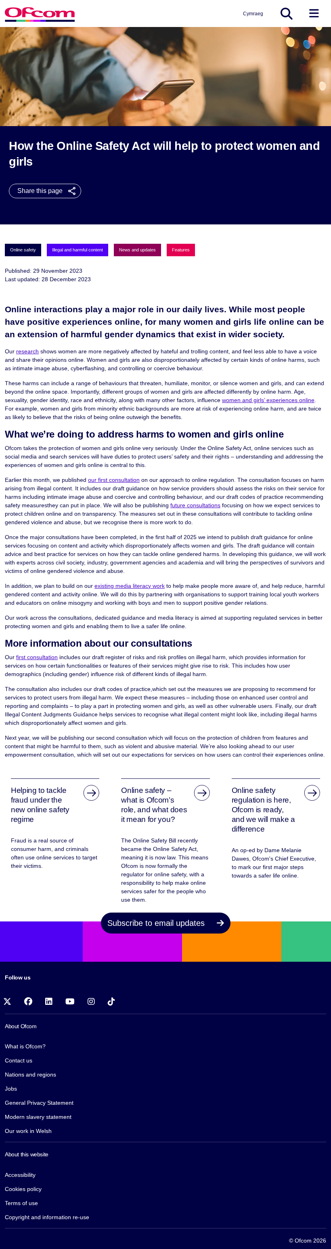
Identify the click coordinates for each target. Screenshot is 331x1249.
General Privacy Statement (39, 1103)
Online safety (23, 249)
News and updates (137, 249)
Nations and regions (30, 1074)
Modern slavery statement (38, 1117)
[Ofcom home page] (40, 13)
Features (181, 249)
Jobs (11, 1088)
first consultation (37, 657)
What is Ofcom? (25, 1046)
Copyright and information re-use (47, 1217)
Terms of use (21, 1203)
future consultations (195, 505)
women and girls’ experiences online (268, 400)
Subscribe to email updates (157, 923)
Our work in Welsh (28, 1131)
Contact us (18, 1060)
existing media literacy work (129, 586)
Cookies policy (23, 1189)
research (27, 351)
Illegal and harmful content (77, 249)
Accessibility (20, 1175)
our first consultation (114, 480)
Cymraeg (253, 14)
